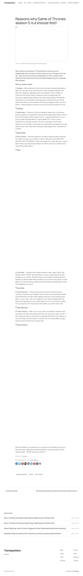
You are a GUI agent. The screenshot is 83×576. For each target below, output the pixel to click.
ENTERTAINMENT (33, 63)
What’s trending (42, 63)
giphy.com (25, 456)
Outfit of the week (11, 491)
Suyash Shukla (24, 63)
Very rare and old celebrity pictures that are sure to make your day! (56, 491)
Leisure (31, 474)
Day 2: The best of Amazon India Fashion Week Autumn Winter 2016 (29, 523)
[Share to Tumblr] (37, 463)
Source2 (36, 460)
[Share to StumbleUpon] (34, 463)
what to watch (39, 474)
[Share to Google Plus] (22, 463)
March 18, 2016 (75, 523)
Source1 (32, 460)
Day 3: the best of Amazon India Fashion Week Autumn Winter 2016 (29, 518)
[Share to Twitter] (19, 463)
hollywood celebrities (21, 474)
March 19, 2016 (75, 518)
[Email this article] (40, 463)
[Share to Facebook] (16, 463)
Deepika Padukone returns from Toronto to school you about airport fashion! (32, 533)
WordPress (76, 571)
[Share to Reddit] (28, 463)
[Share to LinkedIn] (31, 463)
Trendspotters (9, 3)
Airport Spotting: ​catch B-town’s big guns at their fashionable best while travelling (35, 528)
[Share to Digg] (25, 463)
